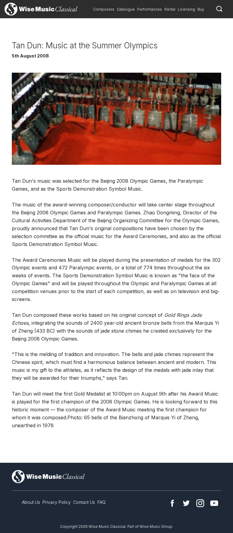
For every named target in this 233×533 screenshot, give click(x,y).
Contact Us (84, 502)
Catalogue (126, 9)
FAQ (101, 502)
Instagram (200, 503)
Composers (103, 9)
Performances (149, 9)
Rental (169, 9)
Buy (201, 9)
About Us (31, 502)
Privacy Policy (56, 502)
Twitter (186, 503)
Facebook (172, 503)
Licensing (186, 9)
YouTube (214, 503)
